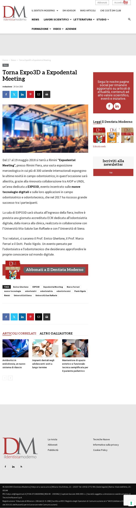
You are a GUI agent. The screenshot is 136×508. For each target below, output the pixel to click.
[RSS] (21, 467)
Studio (101, 19)
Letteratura (82, 19)
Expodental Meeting (53, 287)
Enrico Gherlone (21, 287)
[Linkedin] (117, 106)
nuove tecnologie (12, 291)
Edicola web (99, 146)
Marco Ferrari (73, 287)
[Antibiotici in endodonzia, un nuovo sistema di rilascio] (15, 348)
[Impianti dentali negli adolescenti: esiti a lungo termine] (45, 348)
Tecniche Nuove (101, 439)
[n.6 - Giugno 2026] (113, 136)
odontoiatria (46, 291)
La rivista (52, 439)
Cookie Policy (100, 450)
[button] (129, 19)
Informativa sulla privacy (106, 444)
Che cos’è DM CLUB (110, 10)
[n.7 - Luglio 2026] (12, 270)
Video (57, 29)
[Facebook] (109, 106)
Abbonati (102, 2)
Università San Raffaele (46, 295)
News (35, 19)
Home (5, 60)
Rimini (7, 295)
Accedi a (118, 2)
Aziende (71, 29)
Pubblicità (53, 450)
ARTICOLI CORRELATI (19, 333)
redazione (7, 86)
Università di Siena (23, 295)
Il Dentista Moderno (43, 10)
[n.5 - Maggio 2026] (127, 136)
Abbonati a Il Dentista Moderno (54, 270)
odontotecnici (63, 291)
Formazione (40, 29)
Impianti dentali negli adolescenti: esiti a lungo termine (43, 364)
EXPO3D (35, 287)
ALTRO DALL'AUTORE (56, 333)
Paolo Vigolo (80, 291)
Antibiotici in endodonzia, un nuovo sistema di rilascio (13, 364)
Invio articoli (88, 10)
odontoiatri (30, 291)
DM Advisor (69, 10)
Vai (111, 172)
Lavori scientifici (56, 19)
